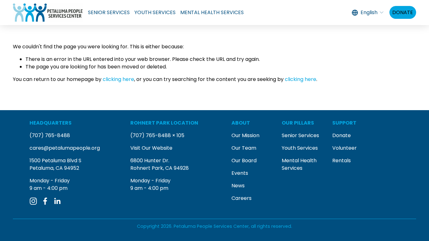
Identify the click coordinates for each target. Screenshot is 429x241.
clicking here (118, 79)
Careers (241, 198)
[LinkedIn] (57, 201)
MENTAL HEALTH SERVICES (212, 12)
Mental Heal (296, 160)
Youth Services (300, 148)
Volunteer (344, 148)
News (238, 185)
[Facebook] (45, 201)
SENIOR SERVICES (109, 12)
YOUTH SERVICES (155, 12)
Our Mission (245, 135)
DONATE (402, 12)
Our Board (244, 160)
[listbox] (368, 12)
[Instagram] (33, 201)
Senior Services (300, 135)
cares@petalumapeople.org (65, 148)
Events (239, 173)
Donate (341, 135)
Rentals (341, 160)
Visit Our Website (151, 148)
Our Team (243, 148)
